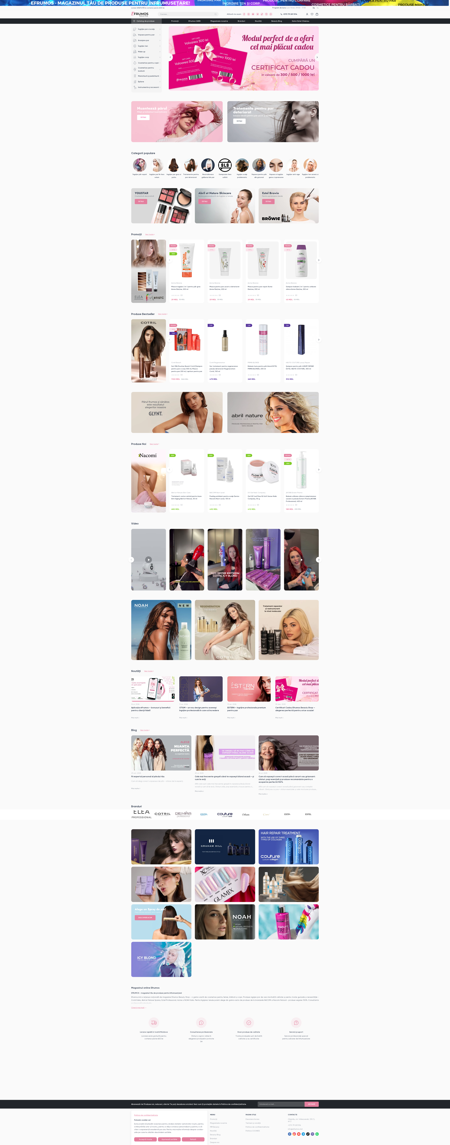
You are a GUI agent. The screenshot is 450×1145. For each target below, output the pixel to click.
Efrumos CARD (194, 21)
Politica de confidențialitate (146, 1115)
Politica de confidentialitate (257, 1127)
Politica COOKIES (253, 1131)
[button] (171, 57)
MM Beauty (214, 1127)
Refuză (193, 1139)
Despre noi (214, 1142)
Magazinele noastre (219, 21)
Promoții (174, 21)
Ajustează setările (169, 1139)
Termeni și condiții (253, 1123)
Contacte (292, 1115)
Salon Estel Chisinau (300, 21)
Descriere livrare (252, 1119)
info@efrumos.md (295, 1129)
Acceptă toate (145, 1139)
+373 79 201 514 (294, 1125)
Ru (318, 8)
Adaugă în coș (187, 298)
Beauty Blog (276, 21)
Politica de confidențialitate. (233, 1104)
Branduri (241, 21)
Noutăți (258, 21)
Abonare (311, 1104)
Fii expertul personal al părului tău (147, 776)
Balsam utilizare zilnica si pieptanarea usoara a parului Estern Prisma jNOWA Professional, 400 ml (301, 498)
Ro (314, 8)
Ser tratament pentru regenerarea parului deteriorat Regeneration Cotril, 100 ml (224, 368)
